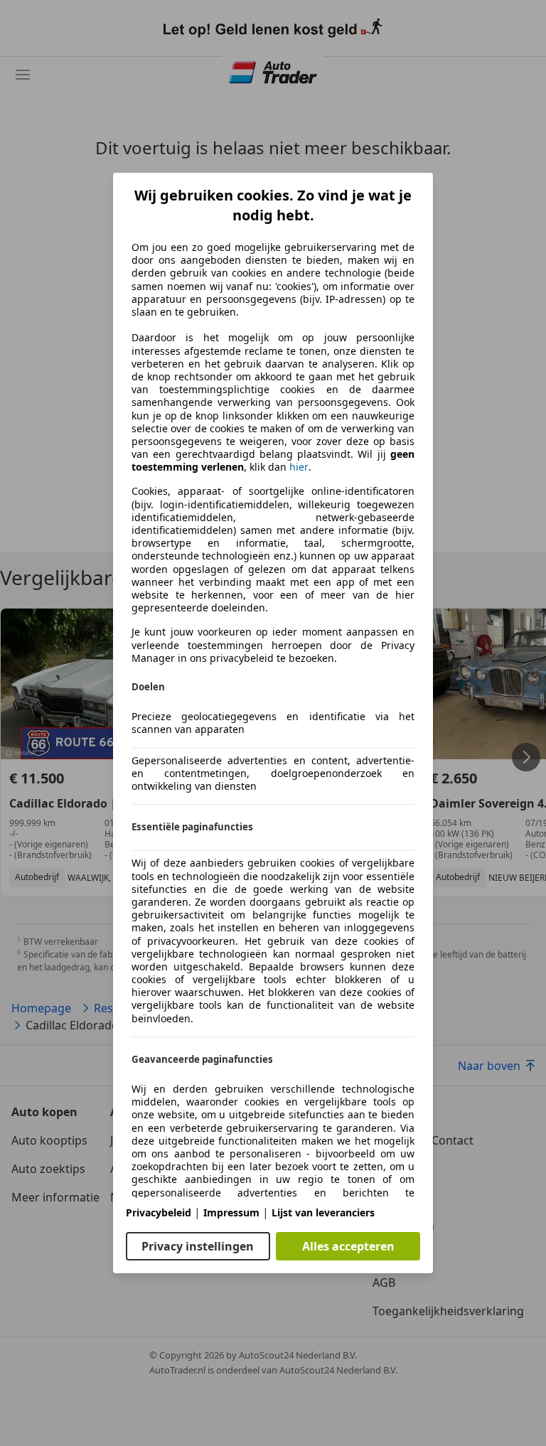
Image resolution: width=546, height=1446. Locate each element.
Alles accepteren (348, 1246)
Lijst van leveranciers (323, 1212)
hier (299, 467)
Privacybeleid (158, 1212)
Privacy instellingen (197, 1246)
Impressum (231, 1212)
